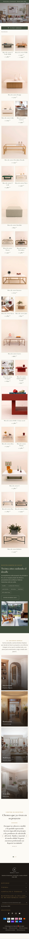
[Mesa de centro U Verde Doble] (7, 43)
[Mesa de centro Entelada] (14, 207)
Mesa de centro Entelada (14, 225)
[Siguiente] (26, 836)
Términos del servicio (21, 930)
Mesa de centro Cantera (21, 119)
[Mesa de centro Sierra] (7, 304)
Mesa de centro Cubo (8, 118)
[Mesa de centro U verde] (7, 174)
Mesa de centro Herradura (21, 249)
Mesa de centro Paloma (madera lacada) (21, 378)
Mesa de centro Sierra (7, 313)
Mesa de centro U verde (8, 184)
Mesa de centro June (21, 313)
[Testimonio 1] (13, 856)
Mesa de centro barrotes (14, 290)
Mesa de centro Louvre (14, 354)
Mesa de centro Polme (21, 509)
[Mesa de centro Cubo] (7, 109)
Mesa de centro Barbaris (14, 549)
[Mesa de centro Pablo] (21, 43)
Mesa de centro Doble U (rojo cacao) (14, 420)
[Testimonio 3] (15, 856)
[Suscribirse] (27, 902)
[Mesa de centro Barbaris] (14, 531)
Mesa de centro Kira (8, 444)
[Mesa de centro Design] (14, 77)
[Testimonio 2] (14, 856)
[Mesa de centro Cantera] (21, 109)
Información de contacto (10, 930)
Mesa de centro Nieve (21, 183)
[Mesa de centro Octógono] (7, 368)
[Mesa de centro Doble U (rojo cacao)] (14, 402)
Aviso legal (5, 928)
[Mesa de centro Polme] (21, 500)
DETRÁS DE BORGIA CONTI (10, 597)
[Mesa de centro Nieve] (21, 174)
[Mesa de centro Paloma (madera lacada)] (21, 368)
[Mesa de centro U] (14, 468)
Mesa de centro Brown (7, 249)
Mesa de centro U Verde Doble (8, 53)
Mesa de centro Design (14, 95)
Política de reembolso (23, 928)
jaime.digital (21, 926)
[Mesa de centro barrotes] (14, 272)
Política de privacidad (13, 928)
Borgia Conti (10, 926)
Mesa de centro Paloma (21, 444)
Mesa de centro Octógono (7, 377)
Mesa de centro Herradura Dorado (14, 160)
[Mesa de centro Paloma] (21, 434)
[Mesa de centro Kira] (7, 434)
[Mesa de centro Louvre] (14, 335)
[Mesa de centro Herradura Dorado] (14, 142)
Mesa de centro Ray (7, 509)
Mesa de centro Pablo (21, 52)
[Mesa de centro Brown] (7, 239)
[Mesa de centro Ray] (7, 500)
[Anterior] (2, 836)
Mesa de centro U (14, 486)
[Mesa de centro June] (21, 304)
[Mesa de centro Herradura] (21, 239)
